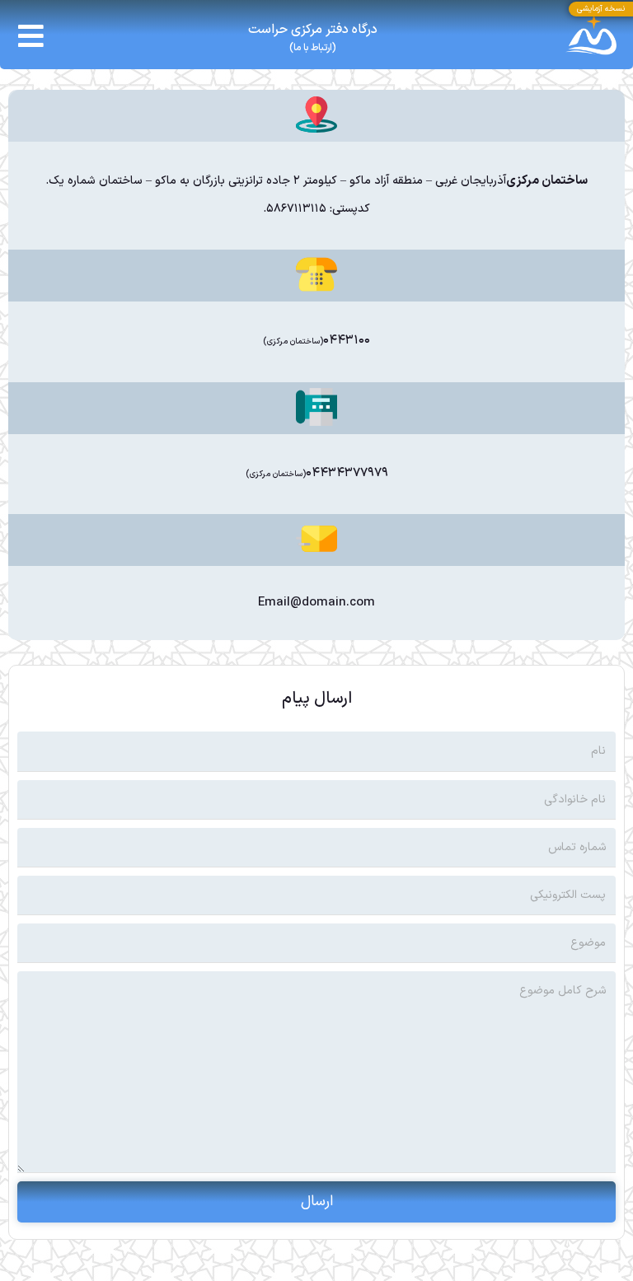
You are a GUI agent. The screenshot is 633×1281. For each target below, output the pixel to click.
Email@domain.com (316, 602)
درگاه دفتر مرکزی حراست (312, 30)
